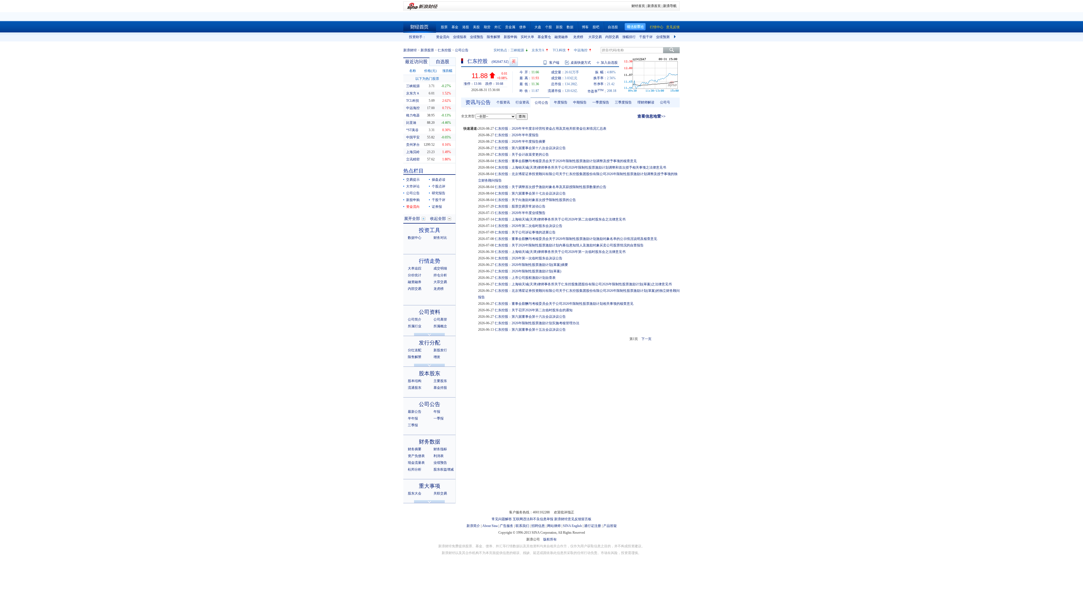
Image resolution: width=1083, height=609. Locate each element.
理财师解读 (645, 102)
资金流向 (443, 37)
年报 (436, 412)
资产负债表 (416, 456)
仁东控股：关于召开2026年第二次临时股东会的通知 (534, 310)
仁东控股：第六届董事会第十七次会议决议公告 (530, 193)
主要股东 (440, 381)
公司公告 (413, 193)
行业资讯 (522, 102)
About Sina (490, 526)
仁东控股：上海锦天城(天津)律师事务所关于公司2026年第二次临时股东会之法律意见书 (560, 219)
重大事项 (429, 486)
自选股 (613, 27)
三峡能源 (517, 50)
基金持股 (440, 388)
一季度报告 (600, 102)
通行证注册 (592, 526)
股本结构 (414, 381)
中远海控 (580, 50)
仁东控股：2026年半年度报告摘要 (520, 142)
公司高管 (440, 319)
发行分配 (429, 343)
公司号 (665, 102)
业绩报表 (459, 37)
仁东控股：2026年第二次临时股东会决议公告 (528, 226)
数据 (570, 27)
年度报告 (560, 102)
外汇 (497, 27)
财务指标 (440, 449)
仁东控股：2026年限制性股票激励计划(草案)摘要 (531, 265)
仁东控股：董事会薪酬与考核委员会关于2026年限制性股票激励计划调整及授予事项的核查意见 (566, 161)
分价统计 (414, 275)
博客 (585, 27)
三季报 (413, 425)
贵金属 (510, 27)
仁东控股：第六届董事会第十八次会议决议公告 (530, 148)
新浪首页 (654, 6)
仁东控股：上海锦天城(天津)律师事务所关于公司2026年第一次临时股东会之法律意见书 (560, 252)
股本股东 (429, 373)
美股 (476, 27)
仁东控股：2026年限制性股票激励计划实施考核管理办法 (537, 323)
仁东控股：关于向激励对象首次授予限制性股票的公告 (535, 200)
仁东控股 (444, 50)
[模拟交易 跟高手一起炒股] (514, 62)
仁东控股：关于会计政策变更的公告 (522, 154)
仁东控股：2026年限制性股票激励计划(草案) (528, 271)
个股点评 (438, 186)
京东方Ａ (413, 93)
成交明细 (440, 268)
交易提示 (413, 180)
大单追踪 (414, 268)
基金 (455, 27)
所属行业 (414, 326)
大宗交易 (595, 37)
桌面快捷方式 (581, 63)
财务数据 (429, 442)
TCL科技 (559, 50)
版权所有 (550, 539)
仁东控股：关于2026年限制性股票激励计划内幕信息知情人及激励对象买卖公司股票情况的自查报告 (569, 245)
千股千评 (646, 37)
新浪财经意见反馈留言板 (572, 519)
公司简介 (414, 319)
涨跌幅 (447, 71)
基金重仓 (544, 37)
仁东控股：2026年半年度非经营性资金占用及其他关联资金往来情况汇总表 (550, 129)
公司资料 (429, 312)
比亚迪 (411, 123)
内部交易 (612, 37)
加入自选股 (609, 63)
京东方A (538, 50)
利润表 (438, 456)
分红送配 (414, 350)
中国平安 (413, 137)
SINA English (572, 526)
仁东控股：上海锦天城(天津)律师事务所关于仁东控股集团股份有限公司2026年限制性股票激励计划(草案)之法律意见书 (583, 284)
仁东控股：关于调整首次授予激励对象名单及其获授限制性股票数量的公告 (550, 187)
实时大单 (527, 37)
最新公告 (414, 412)
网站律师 (554, 526)
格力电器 (413, 115)
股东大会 (414, 493)
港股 (465, 27)
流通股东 (414, 388)
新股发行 (440, 350)
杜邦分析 (414, 469)
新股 (559, 27)
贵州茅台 (413, 145)
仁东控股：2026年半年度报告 (517, 135)
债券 (522, 27)
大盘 (537, 27)
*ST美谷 (412, 130)
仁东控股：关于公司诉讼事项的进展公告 (525, 232)
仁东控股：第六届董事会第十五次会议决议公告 (530, 330)
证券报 (437, 207)
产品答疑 (610, 526)
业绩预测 (663, 37)
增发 (436, 357)
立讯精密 (413, 159)
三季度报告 (623, 102)
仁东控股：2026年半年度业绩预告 (520, 213)
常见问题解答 (502, 519)
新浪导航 (670, 6)
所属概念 (440, 326)
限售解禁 (493, 37)
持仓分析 (440, 275)
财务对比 (440, 238)
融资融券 (561, 37)
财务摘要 (414, 449)
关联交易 (440, 493)
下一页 (646, 339)
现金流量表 (416, 463)
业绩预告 (476, 37)
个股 (548, 27)
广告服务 (506, 526)
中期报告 (580, 102)
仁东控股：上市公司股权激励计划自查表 (525, 278)
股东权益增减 (443, 469)
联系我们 (522, 526)
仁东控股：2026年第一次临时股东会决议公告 (528, 258)
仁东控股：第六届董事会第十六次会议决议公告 (530, 317)
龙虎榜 (578, 37)
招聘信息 (538, 526)
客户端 (554, 63)
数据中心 (414, 238)
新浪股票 (427, 50)
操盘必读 (438, 180)
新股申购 (510, 37)
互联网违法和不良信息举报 (533, 519)
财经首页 (638, 6)
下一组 (675, 36)
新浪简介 (473, 526)
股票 (444, 27)
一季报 (438, 418)
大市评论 (413, 186)
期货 (487, 27)
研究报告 (438, 193)
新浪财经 (410, 50)
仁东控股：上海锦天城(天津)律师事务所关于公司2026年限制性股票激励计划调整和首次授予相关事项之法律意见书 (580, 167)
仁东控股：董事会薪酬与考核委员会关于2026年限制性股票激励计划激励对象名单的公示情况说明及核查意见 (576, 239)
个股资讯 (503, 102)
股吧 (596, 27)
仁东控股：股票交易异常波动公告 (520, 206)
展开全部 (412, 219)
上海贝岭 (413, 152)
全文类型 (468, 116)
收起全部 (438, 219)
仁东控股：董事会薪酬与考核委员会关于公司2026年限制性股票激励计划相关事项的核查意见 (564, 304)
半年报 (413, 418)
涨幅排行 (629, 37)
